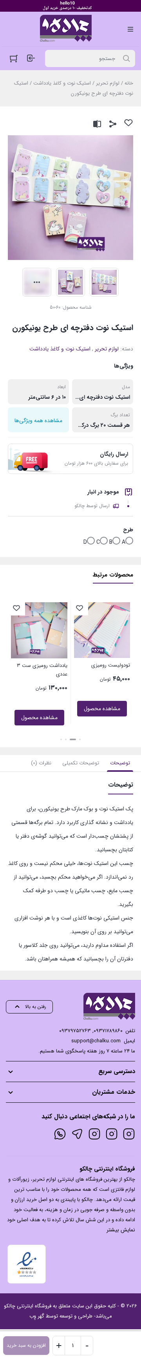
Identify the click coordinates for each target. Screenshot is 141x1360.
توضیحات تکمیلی (80, 763)
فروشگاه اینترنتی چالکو (27, 1306)
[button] (80, 739)
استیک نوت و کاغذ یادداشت (62, 83)
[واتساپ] (60, 1134)
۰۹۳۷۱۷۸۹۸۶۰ (108, 1031)
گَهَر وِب (36, 1316)
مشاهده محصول (102, 708)
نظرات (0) (41, 763)
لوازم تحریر (107, 83)
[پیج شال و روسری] (94, 1134)
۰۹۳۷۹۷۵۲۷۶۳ (75, 1031)
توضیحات (120, 763)
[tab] (120, 763)
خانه (129, 83)
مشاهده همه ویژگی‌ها (38, 420)
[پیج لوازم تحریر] (111, 1134)
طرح (128, 529)
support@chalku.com (96, 1041)
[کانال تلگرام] (77, 1134)
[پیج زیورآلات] (129, 1134)
